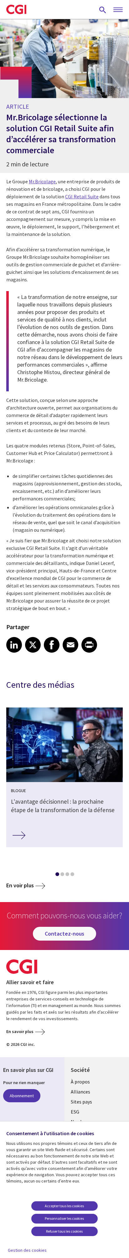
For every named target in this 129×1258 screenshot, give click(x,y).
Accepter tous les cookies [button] (64, 1205)
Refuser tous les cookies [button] (64, 1231)
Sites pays (81, 1102)
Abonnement (22, 1096)
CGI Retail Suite (82, 196)
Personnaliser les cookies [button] (64, 1218)
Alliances (80, 1091)
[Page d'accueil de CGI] (16, 9)
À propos (80, 1081)
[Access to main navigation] (118, 10)
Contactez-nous (64, 933)
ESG (75, 1112)
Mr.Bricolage (42, 181)
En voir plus (20, 885)
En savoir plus (20, 1031)
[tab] (57, 875)
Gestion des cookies (27, 1250)
